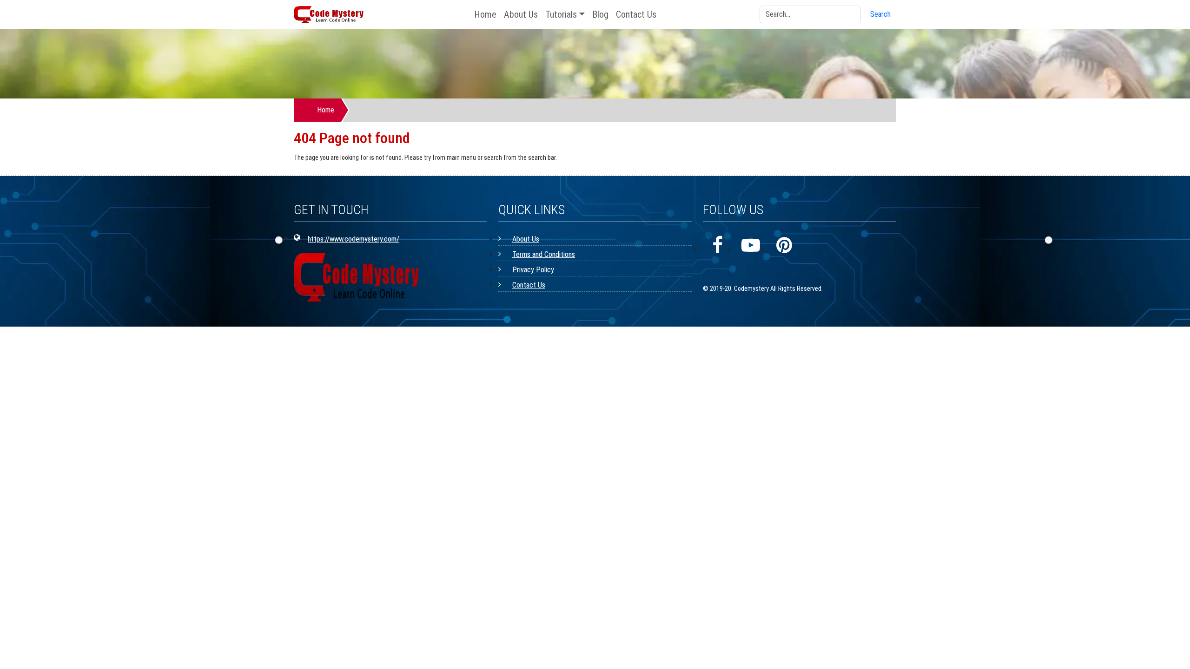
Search (880, 14)
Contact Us (636, 14)
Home (485, 14)
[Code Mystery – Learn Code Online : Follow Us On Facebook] (717, 245)
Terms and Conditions (543, 254)
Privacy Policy (533, 269)
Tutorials (561, 14)
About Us (521, 14)
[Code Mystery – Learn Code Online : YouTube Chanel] (750, 245)
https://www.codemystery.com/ (353, 239)
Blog (600, 14)
